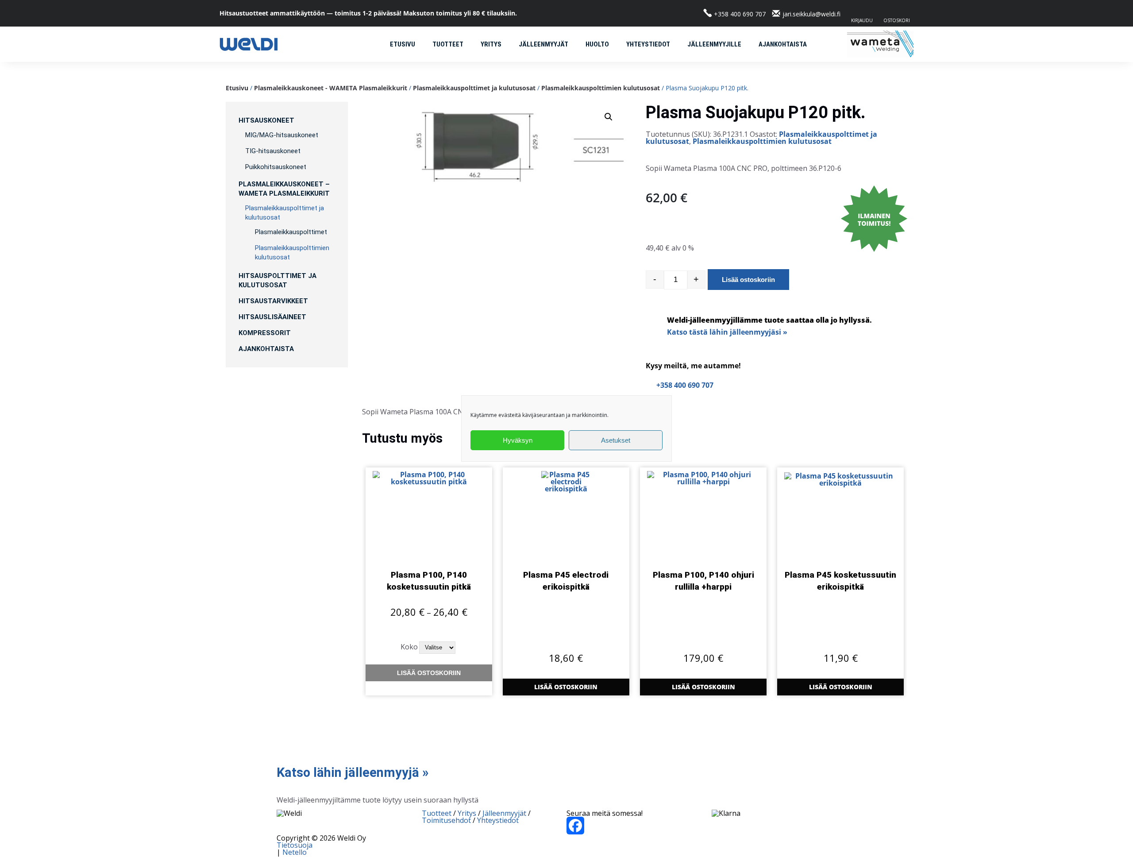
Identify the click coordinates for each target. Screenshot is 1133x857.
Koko (409, 647)
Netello (294, 852)
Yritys (491, 44)
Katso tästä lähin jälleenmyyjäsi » (727, 332)
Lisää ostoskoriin (748, 279)
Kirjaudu (862, 20)
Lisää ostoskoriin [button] (565, 687)
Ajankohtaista (783, 44)
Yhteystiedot (648, 44)
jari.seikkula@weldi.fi (811, 13)
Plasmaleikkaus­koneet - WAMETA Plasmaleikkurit (330, 88)
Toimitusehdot (446, 820)
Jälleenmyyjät (543, 44)
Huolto (597, 44)
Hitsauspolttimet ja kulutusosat (277, 280)
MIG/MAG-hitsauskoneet (281, 135)
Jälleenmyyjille (714, 44)
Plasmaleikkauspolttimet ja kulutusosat (474, 88)
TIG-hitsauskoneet (273, 151)
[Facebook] (639, 825)
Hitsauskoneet (266, 120)
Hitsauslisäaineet (272, 317)
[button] (609, 117)
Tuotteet (447, 44)
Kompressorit (265, 333)
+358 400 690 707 (740, 13)
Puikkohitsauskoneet (275, 167)
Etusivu (402, 44)
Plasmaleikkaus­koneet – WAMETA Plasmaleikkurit (284, 188)
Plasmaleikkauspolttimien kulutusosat (600, 88)
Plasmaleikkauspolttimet (291, 232)
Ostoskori (896, 20)
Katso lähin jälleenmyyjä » (352, 772)
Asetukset (615, 440)
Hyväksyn (517, 440)
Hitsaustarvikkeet (273, 301)
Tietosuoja (294, 845)
